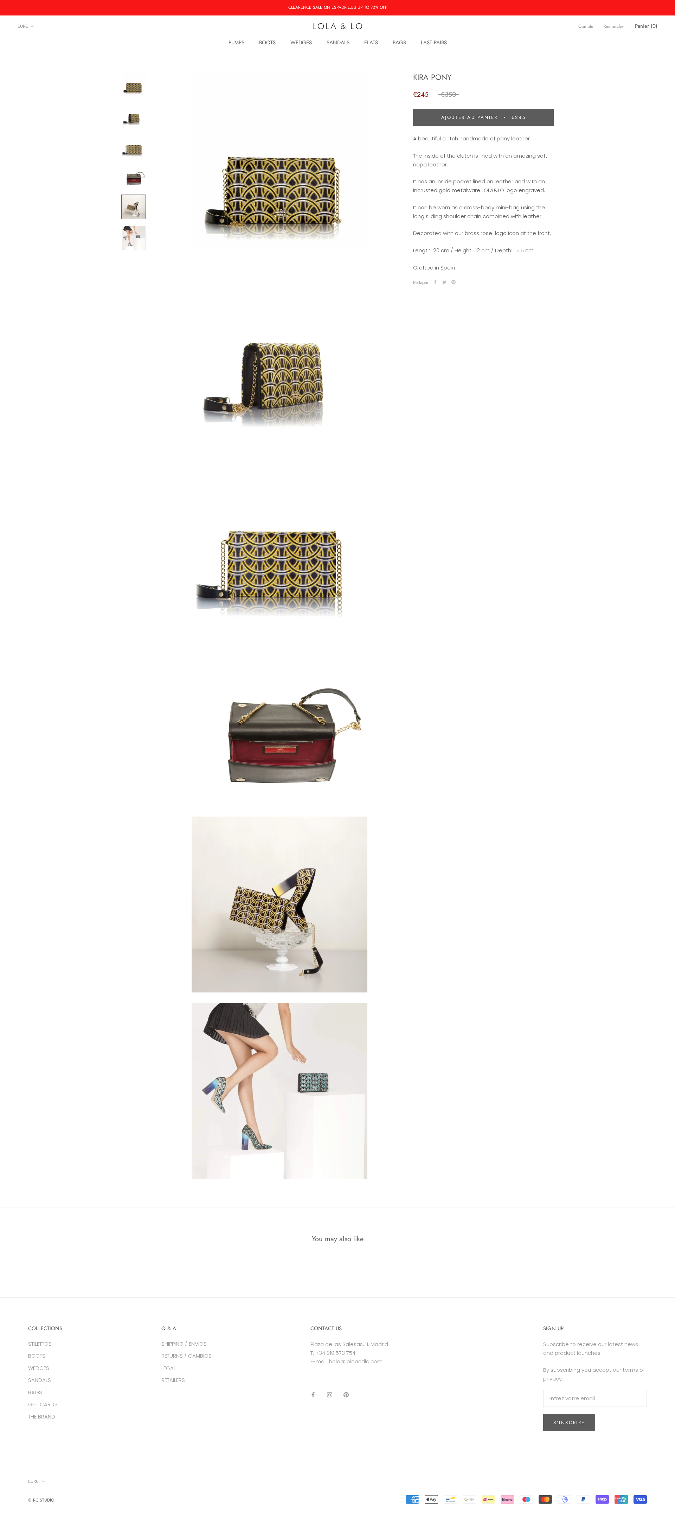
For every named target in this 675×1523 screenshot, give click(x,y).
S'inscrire (569, 1422)
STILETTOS (40, 1343)
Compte (585, 26)
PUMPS (236, 42)
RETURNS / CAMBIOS (186, 1355)
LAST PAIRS (434, 42)
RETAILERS (173, 1380)
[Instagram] (329, 1394)
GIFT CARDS (43, 1404)
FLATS (371, 42)
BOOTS (267, 42)
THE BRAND (41, 1416)
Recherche (613, 26)
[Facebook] (435, 282)
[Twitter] (444, 282)
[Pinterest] (453, 282)
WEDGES (301, 42)
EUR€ (23, 26)
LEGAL (168, 1368)
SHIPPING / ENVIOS (184, 1343)
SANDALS (338, 42)
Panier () (646, 26)
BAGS (399, 42)
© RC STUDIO (41, 1500)
